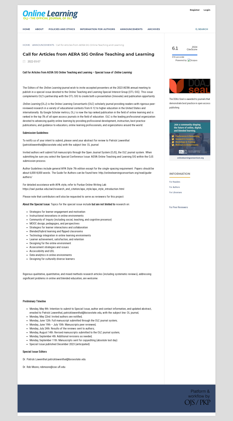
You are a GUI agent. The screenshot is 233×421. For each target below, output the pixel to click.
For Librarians (175, 192)
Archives (154, 29)
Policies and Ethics (62, 29)
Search (203, 29)
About (39, 29)
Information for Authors (97, 29)
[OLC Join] (189, 160)
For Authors (174, 187)
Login (207, 10)
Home (26, 29)
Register (195, 10)
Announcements (131, 29)
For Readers (174, 182)
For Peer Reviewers (178, 207)
